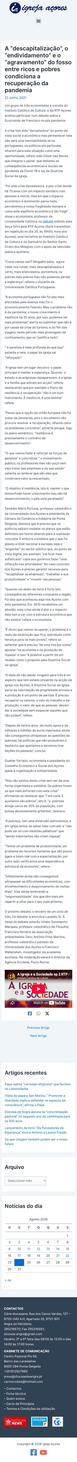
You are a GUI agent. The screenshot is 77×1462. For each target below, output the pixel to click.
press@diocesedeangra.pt (23, 1376)
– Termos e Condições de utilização (29, 1409)
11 (28, 1249)
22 (67, 1256)
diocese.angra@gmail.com (23, 1334)
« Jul (8, 1280)
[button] (38, 21)
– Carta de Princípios (19, 1404)
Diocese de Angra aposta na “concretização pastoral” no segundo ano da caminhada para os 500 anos (37, 1116)
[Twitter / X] (47, 1014)
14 (57, 1249)
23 (9, 1262)
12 (38, 1249)
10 (19, 1249)
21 (57, 1256)
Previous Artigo (38, 1027)
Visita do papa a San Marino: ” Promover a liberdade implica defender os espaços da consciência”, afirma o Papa (35, 1100)
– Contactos (12, 1388)
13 (48, 1249)
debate (48, 221)
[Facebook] (30, 1014)
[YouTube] (43, 1452)
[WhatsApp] (38, 1014)
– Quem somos (14, 1398)
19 (38, 1256)
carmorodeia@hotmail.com (23, 1381)
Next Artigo (38, 1035)
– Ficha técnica (15, 1394)
